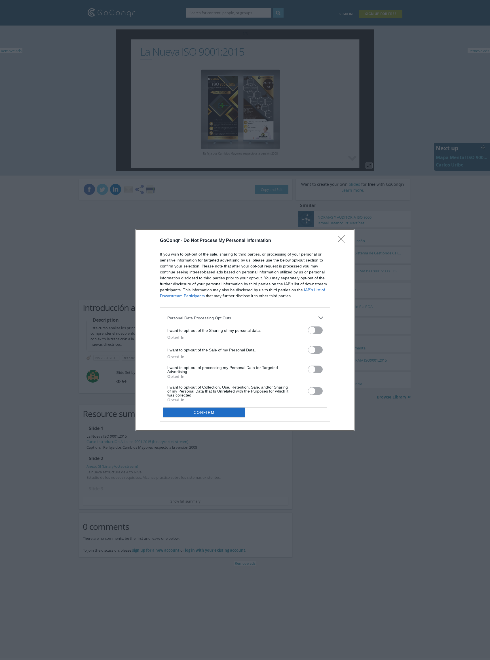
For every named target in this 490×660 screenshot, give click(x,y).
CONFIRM (204, 412)
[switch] (315, 330)
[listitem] (245, 318)
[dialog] (245, 330)
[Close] (343, 240)
